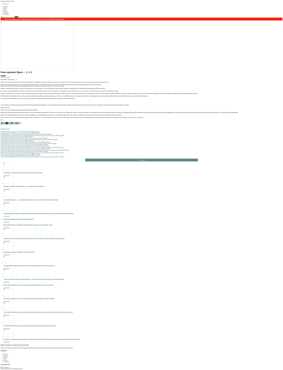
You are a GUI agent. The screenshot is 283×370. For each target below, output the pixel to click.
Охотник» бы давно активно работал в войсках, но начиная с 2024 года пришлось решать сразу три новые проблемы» (30, 150)
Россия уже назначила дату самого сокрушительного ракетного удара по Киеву (20, 146)
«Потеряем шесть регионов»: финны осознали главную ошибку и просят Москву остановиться (24, 139)
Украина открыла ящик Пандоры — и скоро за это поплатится (16, 132)
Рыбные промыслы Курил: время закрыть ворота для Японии (16, 155)
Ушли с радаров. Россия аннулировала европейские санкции (16, 154)
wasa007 (8, 77)
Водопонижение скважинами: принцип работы (13, 136)
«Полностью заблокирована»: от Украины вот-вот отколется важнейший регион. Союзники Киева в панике (28, 156)
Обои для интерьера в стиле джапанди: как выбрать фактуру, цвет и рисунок (20, 144)
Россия (5, 9)
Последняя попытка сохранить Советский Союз (13, 140)
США (5, 10)
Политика (6, 12)
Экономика (6, 14)
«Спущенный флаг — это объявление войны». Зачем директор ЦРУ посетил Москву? (22, 134)
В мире (5, 7)
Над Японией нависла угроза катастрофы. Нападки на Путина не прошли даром (21, 148)
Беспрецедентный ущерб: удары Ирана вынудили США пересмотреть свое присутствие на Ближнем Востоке (28, 135)
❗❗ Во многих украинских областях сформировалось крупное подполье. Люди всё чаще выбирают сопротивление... (32, 19)
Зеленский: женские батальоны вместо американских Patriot (16, 131)
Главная (6, 6)
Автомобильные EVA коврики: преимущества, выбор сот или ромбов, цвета (20, 138)
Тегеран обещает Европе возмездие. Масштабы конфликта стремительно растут (21, 142)
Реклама (6, 356)
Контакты (6, 3)
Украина (6, 11)
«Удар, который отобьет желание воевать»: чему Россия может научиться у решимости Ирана (24, 143)
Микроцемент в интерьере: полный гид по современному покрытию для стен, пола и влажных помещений (28, 152)
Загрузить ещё (141, 160)
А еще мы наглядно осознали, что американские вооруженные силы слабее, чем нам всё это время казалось (28, 147)
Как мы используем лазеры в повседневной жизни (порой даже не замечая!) (20, 151)
